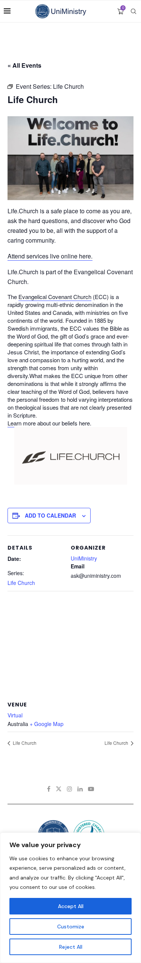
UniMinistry (84, 558)
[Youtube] (91, 789)
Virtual (15, 715)
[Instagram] (69, 789)
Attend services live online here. (50, 256)
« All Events (24, 65)
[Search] (133, 11)
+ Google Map (47, 724)
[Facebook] (48, 789)
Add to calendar (50, 515)
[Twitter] (59, 789)
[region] (70, 897)
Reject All (70, 946)
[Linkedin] (80, 789)
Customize (70, 926)
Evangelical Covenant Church (54, 297)
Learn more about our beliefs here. (49, 423)
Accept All (70, 906)
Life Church (21, 582)
